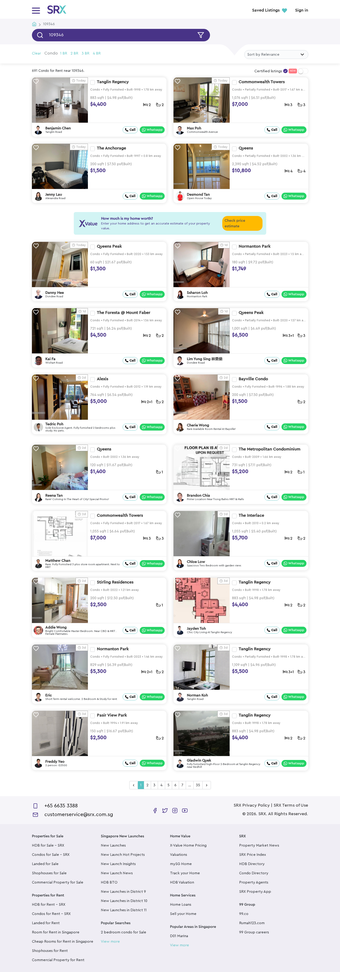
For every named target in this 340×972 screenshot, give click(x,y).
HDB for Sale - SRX (48, 845)
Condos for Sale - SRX (51, 855)
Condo (51, 53)
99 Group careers (254, 932)
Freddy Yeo (55, 761)
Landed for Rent (46, 923)
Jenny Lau (53, 194)
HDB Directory (252, 864)
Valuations (178, 855)
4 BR (97, 53)
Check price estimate (235, 223)
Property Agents (253, 882)
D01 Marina (179, 936)
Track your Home (185, 873)
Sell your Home (183, 914)
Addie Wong (56, 627)
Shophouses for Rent (50, 951)
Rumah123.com (252, 923)
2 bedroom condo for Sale (123, 932)
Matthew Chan (57, 560)
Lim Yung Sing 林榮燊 (205, 359)
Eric (48, 695)
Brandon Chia (198, 495)
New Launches (113, 845)
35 (198, 785)
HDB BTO (109, 882)
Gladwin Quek (199, 760)
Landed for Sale (45, 864)
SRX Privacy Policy (252, 805)
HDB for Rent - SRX (48, 904)
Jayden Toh (196, 628)
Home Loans (180, 904)
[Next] (207, 785)
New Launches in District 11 (124, 910)
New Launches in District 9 (123, 891)
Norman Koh (197, 695)
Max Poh (194, 128)
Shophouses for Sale (49, 873)
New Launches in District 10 (124, 901)
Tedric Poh (54, 424)
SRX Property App (255, 891)
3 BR (85, 53)
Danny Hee (54, 293)
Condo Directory (253, 873)
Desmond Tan (198, 194)
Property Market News (259, 845)
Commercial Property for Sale (57, 882)
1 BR (63, 53)
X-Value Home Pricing (188, 845)
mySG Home (181, 864)
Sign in (301, 10)
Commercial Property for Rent (58, 960)
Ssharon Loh (197, 293)
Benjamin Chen (58, 128)
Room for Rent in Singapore (55, 932)
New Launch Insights (118, 864)
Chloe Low (196, 562)
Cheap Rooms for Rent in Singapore (62, 941)
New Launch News (117, 873)
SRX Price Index (252, 855)
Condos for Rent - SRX (51, 914)
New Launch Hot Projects (123, 855)
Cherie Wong (198, 425)
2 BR (74, 53)
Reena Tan (54, 495)
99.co (243, 914)
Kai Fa (50, 359)
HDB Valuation (182, 882)
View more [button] (110, 941)
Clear (36, 53)
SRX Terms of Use (291, 805)
